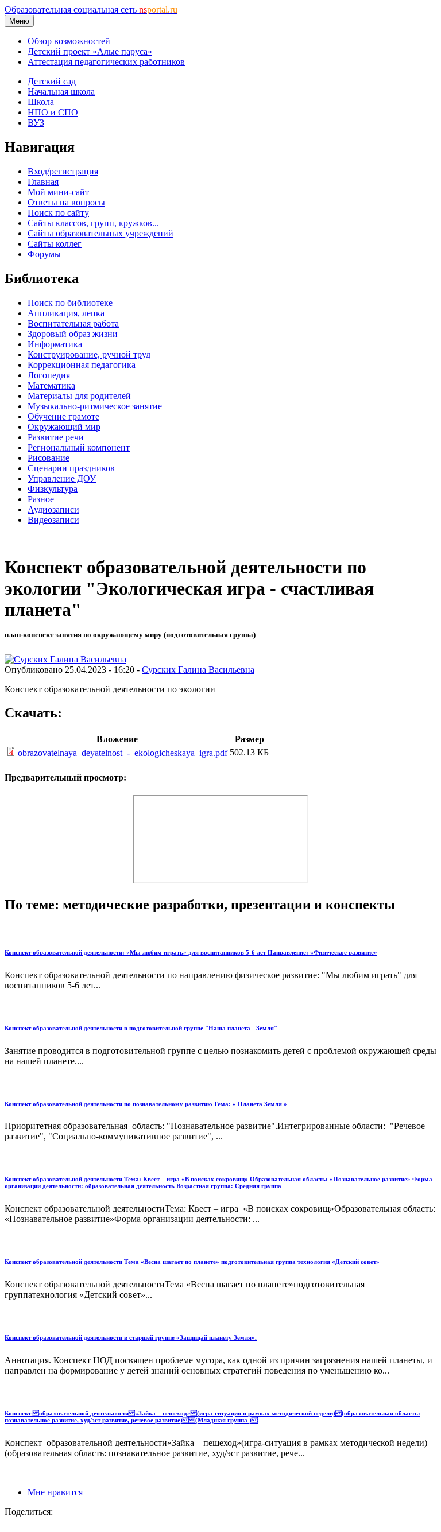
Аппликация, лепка (66, 313)
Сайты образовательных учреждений (100, 233)
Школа (41, 102)
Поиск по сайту (58, 213)
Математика (51, 385)
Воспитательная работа (73, 323)
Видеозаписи (53, 520)
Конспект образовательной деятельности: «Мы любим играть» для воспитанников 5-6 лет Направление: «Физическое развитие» (191, 952)
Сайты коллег (55, 244)
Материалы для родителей (79, 396)
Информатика (55, 344)
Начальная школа (61, 91)
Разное (41, 499)
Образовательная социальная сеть (91, 9)
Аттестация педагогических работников (106, 62)
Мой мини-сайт (58, 192)
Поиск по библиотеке (70, 303)
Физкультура (53, 489)
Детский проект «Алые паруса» (90, 51)
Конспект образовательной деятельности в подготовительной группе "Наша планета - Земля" (141, 1028)
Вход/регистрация (63, 171)
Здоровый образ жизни (73, 334)
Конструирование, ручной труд (89, 354)
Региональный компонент (79, 447)
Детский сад (52, 81)
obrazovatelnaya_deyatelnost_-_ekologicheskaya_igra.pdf (122, 753)
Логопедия (49, 375)
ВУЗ (36, 122)
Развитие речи (56, 437)
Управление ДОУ (62, 478)
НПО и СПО (53, 112)
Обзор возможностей (69, 41)
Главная (43, 182)
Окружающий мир (64, 427)
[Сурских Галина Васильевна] (65, 659)
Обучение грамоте (63, 416)
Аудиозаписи (53, 509)
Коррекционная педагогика (82, 365)
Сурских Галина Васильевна (198, 669)
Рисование (48, 458)
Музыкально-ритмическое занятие (95, 406)
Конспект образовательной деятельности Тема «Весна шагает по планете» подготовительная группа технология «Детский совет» (192, 1261)
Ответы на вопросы (66, 202)
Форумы (44, 254)
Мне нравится (55, 1492)
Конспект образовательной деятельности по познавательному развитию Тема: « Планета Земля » (146, 1103)
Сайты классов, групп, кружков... (93, 223)
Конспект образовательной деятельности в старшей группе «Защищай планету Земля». (131, 1337)
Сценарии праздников (71, 468)
